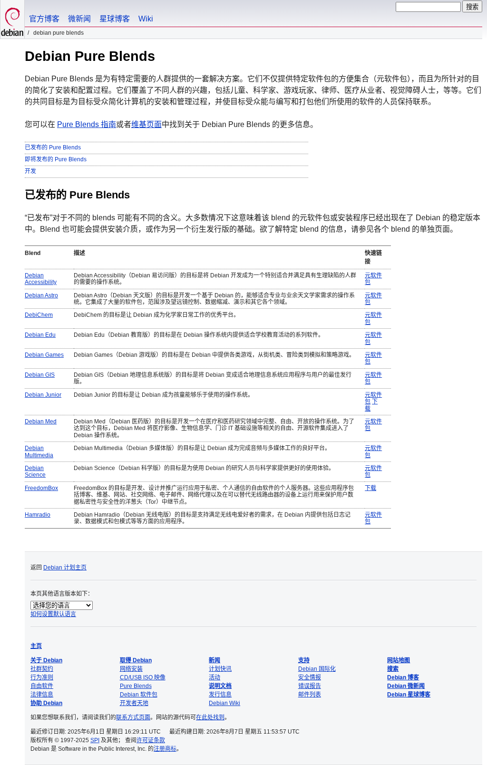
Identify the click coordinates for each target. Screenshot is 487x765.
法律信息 (41, 694)
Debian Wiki (224, 703)
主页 (36, 646)
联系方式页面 (133, 717)
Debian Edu (40, 335)
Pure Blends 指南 (86, 124)
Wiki (145, 19)
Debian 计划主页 (65, 567)
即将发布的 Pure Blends (56, 159)
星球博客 (114, 19)
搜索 (393, 669)
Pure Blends (136, 686)
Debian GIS (40, 375)
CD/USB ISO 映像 (143, 677)
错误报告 (309, 686)
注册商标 (165, 748)
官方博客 (44, 19)
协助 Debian (46, 703)
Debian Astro (41, 295)
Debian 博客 (403, 677)
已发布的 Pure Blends (53, 147)
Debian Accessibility (41, 278)
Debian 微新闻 (406, 686)
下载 (370, 488)
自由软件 (41, 686)
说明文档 (220, 686)
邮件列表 (309, 694)
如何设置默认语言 (53, 614)
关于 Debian (46, 660)
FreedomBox (41, 488)
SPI (94, 740)
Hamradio (37, 514)
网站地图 (398, 660)
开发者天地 (134, 703)
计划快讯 (220, 669)
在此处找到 (210, 717)
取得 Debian (136, 660)
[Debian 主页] (12, 19)
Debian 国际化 (317, 669)
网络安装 (131, 669)
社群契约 (41, 669)
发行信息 (220, 694)
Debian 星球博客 (408, 694)
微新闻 (79, 19)
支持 (304, 660)
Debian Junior (43, 395)
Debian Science (35, 471)
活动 (214, 677)
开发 (30, 171)
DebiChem (39, 315)
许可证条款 (150, 740)
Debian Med (41, 421)
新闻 (214, 660)
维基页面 (146, 124)
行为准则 (41, 677)
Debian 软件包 (138, 694)
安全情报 (309, 677)
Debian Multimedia (39, 451)
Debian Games (44, 355)
